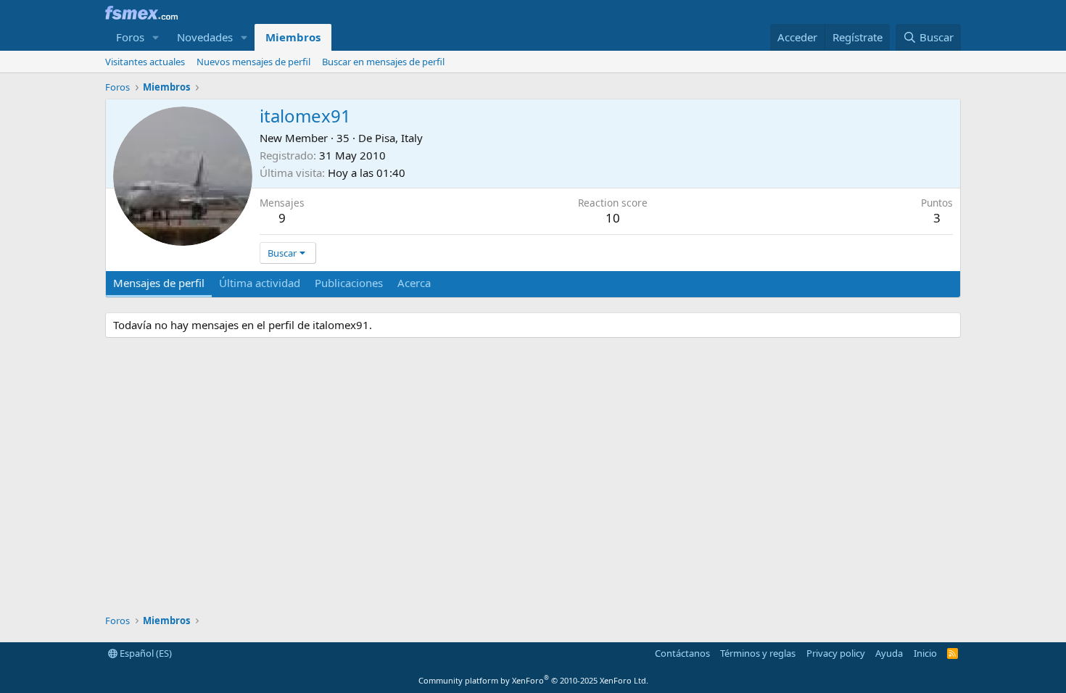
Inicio (925, 653)
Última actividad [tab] (259, 282)
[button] (156, 37)
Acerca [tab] (414, 282)
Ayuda (889, 653)
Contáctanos (682, 653)
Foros (130, 37)
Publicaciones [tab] (349, 282)
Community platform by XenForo (533, 680)
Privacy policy (835, 653)
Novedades (205, 37)
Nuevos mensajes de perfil (253, 61)
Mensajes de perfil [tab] (158, 282)
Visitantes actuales (145, 61)
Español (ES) (144, 653)
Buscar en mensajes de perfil (383, 61)
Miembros (293, 37)
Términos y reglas (758, 653)
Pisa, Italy (399, 137)
